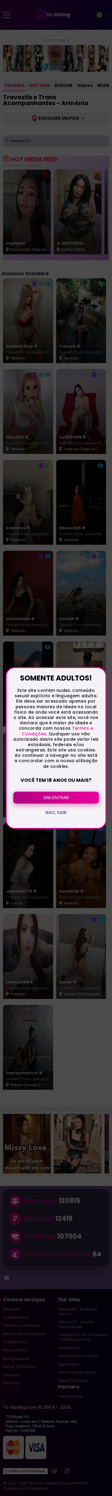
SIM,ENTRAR (56, 797)
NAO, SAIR (56, 812)
